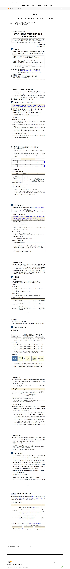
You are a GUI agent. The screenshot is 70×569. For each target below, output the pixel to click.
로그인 (52, 2)
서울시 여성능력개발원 (20, 2)
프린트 (59, 8)
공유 (61, 8)
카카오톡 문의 (20, 564)
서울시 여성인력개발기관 (27, 2)
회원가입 (56, 2)
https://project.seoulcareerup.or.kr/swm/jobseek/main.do (27, 546)
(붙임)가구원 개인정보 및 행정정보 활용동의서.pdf (21, 23)
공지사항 (21, 8)
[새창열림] (61, 567)
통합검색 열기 (61, 5)
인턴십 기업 (40, 5)
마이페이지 (50, 5)
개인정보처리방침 (9, 564)
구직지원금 (28, 5)
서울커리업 (14, 2)
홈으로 (8, 8)
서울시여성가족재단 (9, 2)
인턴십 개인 (34, 5)
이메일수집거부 (15, 564)
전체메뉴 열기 (62, 5)
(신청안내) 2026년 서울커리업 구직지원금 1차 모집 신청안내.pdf (23, 24)
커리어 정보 (45, 5)
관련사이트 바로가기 (57, 562)
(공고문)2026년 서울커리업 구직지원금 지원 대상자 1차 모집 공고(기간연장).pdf (25, 22)
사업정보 (23, 5)
